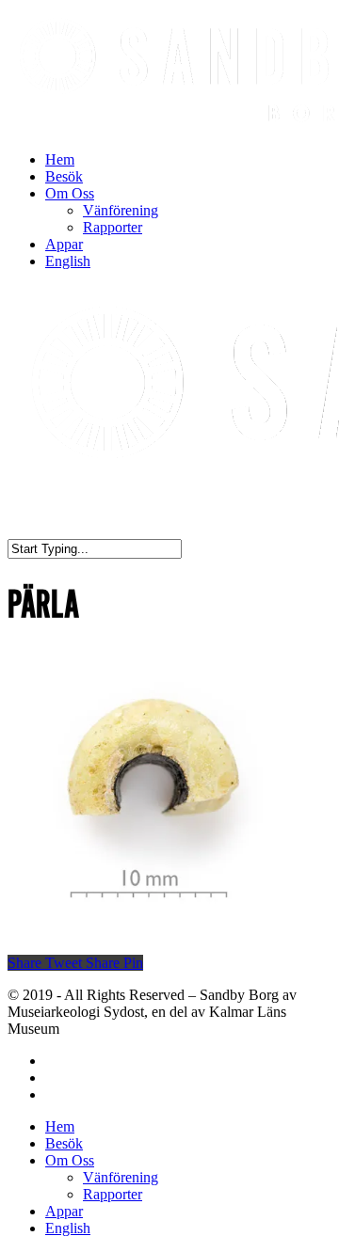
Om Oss (69, 193)
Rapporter (112, 227)
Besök (64, 176)
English (67, 261)
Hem (59, 159)
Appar (64, 244)
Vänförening (120, 210)
